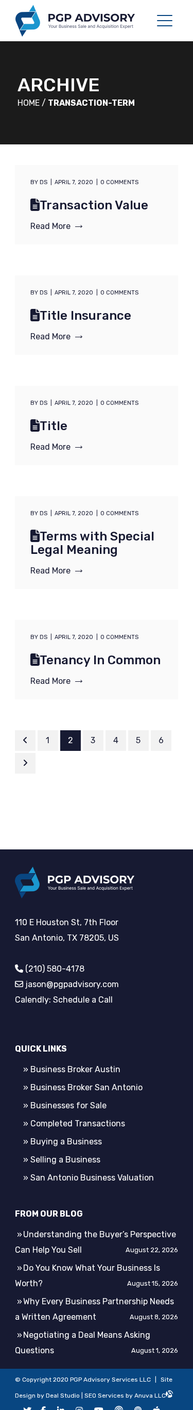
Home (28, 103)
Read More (50, 226)
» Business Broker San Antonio (83, 1087)
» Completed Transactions (74, 1123)
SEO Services (104, 1395)
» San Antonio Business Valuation (88, 1178)
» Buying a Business (62, 1141)
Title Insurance (85, 315)
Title (53, 426)
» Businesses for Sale (65, 1105)
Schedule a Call (83, 1000)
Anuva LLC (150, 1395)
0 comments (119, 182)
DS (43, 182)
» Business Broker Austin (71, 1069)
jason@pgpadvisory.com (72, 984)
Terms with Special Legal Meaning (92, 543)
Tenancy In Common (100, 660)
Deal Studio (63, 1395)
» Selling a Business (61, 1160)
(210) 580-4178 (54, 969)
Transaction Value (94, 205)
